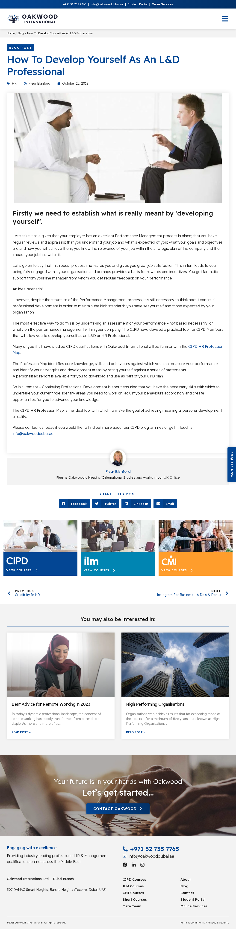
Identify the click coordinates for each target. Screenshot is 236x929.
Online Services (162, 4)
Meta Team (132, 906)
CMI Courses (133, 893)
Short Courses (135, 899)
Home (11, 33)
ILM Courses (133, 886)
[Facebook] (125, 865)
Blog (21, 33)
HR (14, 83)
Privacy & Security (218, 922)
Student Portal (138, 4)
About (185, 879)
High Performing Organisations (155, 704)
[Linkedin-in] (133, 865)
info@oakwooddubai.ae (107, 4)
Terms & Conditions (192, 922)
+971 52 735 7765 (74, 4)
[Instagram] (142, 865)
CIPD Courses (134, 879)
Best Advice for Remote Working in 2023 (51, 704)
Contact (187, 893)
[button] (231, 464)
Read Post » (21, 732)
